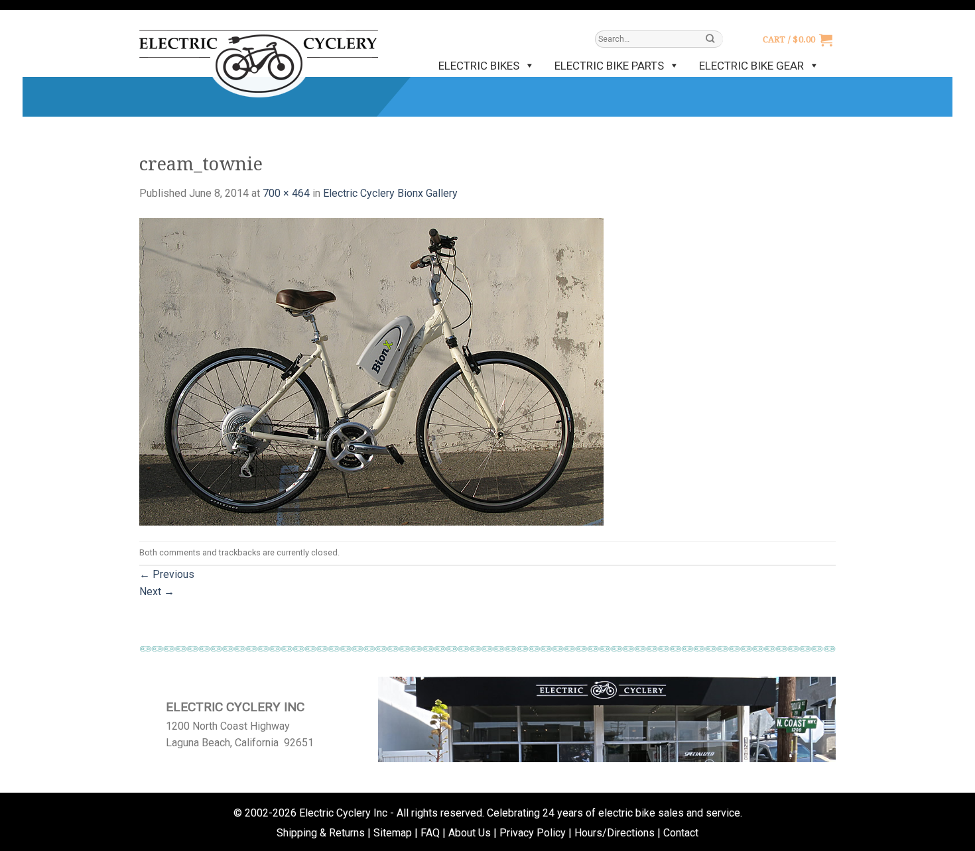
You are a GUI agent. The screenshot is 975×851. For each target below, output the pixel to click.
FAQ (430, 832)
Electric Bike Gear (751, 65)
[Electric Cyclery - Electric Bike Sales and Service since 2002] (258, 57)
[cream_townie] (371, 371)
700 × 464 (286, 193)
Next (156, 591)
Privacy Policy (532, 832)
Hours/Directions (614, 832)
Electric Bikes (478, 65)
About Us (469, 832)
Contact (680, 832)
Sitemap (392, 832)
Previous (166, 574)
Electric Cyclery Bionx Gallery (390, 193)
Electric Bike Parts (609, 65)
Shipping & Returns (321, 832)
